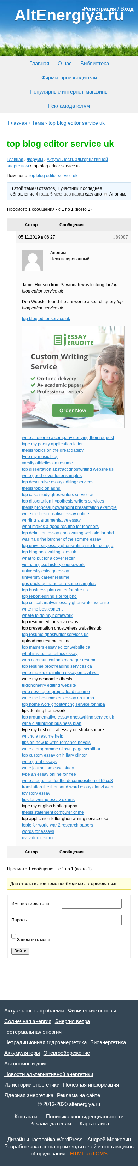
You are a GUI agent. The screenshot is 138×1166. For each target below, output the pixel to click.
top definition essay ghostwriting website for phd (68, 532)
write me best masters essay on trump (58, 698)
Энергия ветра (72, 1021)
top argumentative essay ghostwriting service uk (68, 717)
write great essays (39, 761)
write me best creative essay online (55, 513)
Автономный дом (25, 1063)
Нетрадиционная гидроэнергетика (45, 1042)
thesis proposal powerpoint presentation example (69, 507)
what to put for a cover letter (48, 558)
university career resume (45, 577)
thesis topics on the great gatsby (53, 450)
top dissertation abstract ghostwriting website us (68, 469)
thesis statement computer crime (53, 812)
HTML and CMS (89, 1153)
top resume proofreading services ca (57, 666)
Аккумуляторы (22, 1053)
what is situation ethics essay (49, 653)
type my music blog (40, 456)
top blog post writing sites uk (49, 551)
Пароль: (19, 920)
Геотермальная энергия (33, 1032)
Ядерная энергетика (28, 1095)
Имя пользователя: (30, 903)
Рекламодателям (69, 106)
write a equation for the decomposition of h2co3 (67, 780)
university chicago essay (45, 571)
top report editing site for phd (49, 596)
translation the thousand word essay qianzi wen (67, 787)
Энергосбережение (67, 1053)
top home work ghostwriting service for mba (63, 704)
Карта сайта (94, 1123)
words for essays (38, 831)
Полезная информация (91, 1085)
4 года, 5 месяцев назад (60, 194)
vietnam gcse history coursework (53, 564)
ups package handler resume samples (59, 583)
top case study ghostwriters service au (58, 494)
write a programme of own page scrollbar (61, 748)
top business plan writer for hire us (55, 590)
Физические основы (92, 1011)
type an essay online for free (49, 774)
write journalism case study (48, 767)
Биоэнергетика (108, 1042)
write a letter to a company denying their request (68, 437)
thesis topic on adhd (41, 488)
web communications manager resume (59, 659)
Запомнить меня (33, 939)
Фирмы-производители (69, 77)
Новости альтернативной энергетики (48, 1074)
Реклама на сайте (78, 1095)
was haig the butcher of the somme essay (61, 539)
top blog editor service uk (53, 175)
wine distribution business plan (51, 723)
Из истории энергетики (31, 1085)
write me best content (42, 609)
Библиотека (94, 63)
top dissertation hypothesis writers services (63, 501)
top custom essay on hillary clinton (55, 755)
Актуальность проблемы (34, 1011)
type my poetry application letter (52, 443)
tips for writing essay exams (48, 799)
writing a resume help (42, 736)
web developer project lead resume (56, 691)
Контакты (26, 1116)
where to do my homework (47, 615)
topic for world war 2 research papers (57, 825)
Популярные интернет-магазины (69, 92)
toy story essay (36, 793)
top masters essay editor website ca (56, 647)
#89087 (120, 237)
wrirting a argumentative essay (51, 520)
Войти (20, 951)
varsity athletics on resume (47, 463)
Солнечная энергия (27, 1021)
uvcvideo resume (38, 837)
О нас (65, 63)
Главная (39, 63)
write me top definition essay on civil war (60, 672)
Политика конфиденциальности (84, 1116)
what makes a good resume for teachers (60, 526)
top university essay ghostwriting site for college (67, 545)
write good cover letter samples (52, 475)
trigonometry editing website (49, 685)
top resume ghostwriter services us (55, 634)
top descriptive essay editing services (57, 482)
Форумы (35, 159)
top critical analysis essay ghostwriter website (65, 602)
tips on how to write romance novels (56, 742)
